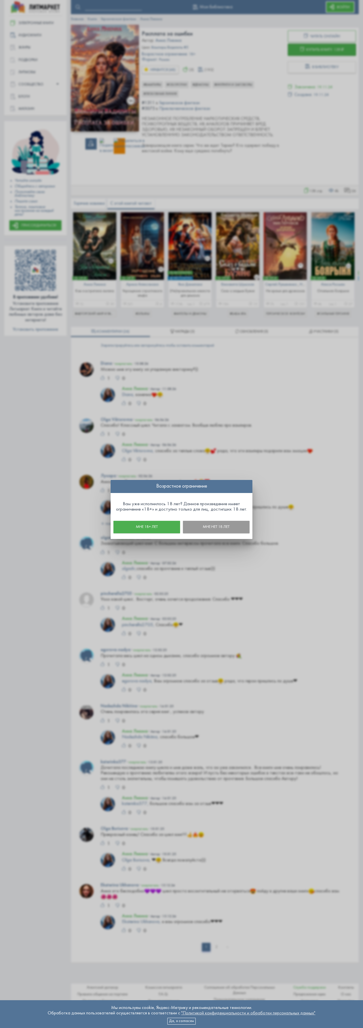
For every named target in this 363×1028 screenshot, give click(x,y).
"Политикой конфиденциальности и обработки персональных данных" (248, 1013)
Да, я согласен (181, 1021)
